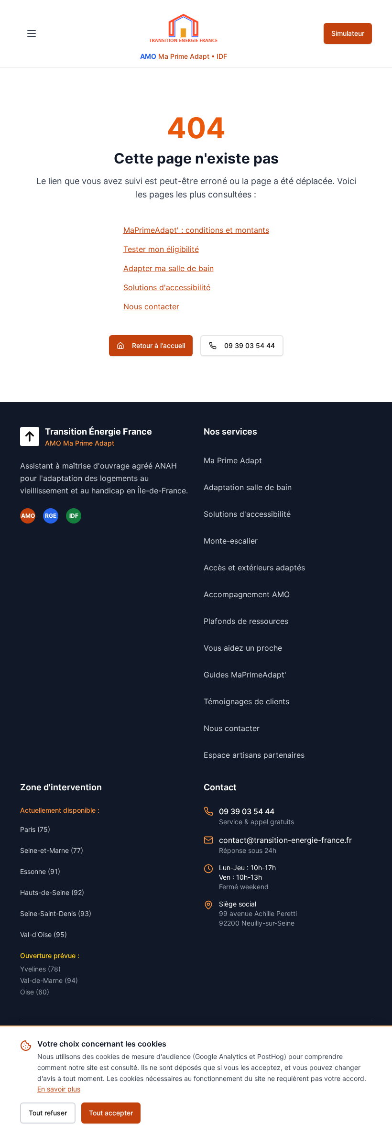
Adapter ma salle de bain (168, 268)
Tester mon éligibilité (161, 249)
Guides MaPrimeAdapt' (245, 674)
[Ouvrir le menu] (31, 33)
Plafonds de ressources (246, 621)
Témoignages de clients (246, 701)
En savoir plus (58, 1089)
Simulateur (347, 33)
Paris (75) (35, 829)
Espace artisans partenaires (254, 755)
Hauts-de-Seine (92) (52, 892)
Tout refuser (48, 1113)
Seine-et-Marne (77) (51, 850)
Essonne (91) (40, 871)
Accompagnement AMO (247, 594)
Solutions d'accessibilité (166, 287)
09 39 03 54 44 (249, 345)
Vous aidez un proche (243, 648)
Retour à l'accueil (158, 345)
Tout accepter (111, 1113)
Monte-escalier (231, 541)
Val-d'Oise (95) (43, 934)
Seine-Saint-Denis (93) (55, 913)
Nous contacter (151, 306)
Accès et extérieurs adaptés (254, 567)
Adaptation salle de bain (248, 487)
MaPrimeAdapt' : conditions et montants (196, 230)
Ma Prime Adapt (233, 460)
